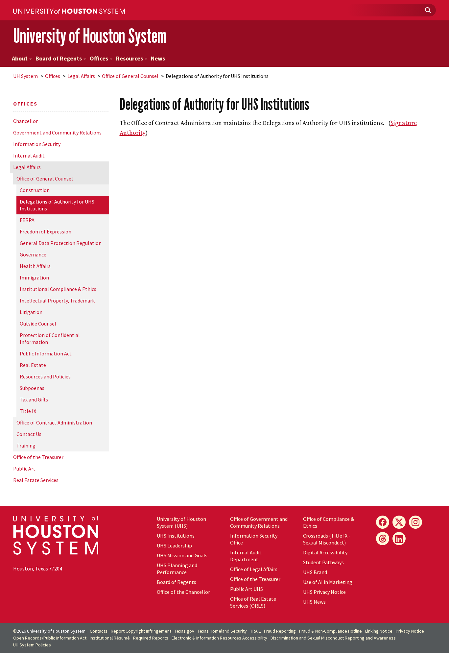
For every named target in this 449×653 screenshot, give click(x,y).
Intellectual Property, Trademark (57, 300)
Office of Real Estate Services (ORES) (253, 602)
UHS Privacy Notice (324, 592)
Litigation (31, 312)
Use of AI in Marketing (327, 582)
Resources (129, 58)
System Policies (32, 645)
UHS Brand (315, 572)
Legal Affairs (81, 76)
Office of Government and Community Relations (259, 522)
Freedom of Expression (45, 231)
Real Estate (33, 365)
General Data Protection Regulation (61, 243)
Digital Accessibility (325, 552)
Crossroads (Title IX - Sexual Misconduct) (326, 539)
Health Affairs (35, 266)
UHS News (314, 601)
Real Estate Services (36, 480)
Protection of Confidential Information (50, 338)
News (158, 58)
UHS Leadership (174, 545)
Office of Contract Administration (54, 422)
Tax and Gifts (34, 399)
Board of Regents (58, 58)
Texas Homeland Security (222, 631)
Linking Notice (378, 631)
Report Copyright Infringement (141, 631)
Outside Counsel (38, 323)
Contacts (98, 631)
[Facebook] (382, 522)
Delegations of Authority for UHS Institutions (57, 205)
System (25, 76)
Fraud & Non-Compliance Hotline (330, 631)
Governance (33, 254)
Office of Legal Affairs (253, 569)
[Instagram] (415, 522)
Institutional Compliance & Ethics (58, 289)
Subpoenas (32, 388)
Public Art (24, 468)
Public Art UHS (246, 589)
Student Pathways (323, 562)
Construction (35, 190)
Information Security (36, 144)
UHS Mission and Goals (182, 555)
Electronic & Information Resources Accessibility (219, 638)
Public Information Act (46, 353)
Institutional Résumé (110, 638)
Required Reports (150, 638)
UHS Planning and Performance (177, 568)
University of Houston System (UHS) (181, 522)
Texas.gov (184, 631)
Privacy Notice (410, 631)
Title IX (28, 411)
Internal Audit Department (246, 556)
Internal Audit (29, 155)
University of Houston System (90, 35)
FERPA (27, 220)
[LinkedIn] (399, 538)
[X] (399, 522)
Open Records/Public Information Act (49, 638)
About (20, 58)
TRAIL (255, 631)
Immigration (34, 277)
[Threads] (382, 538)
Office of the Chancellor (183, 592)
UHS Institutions (176, 535)
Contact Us (28, 434)
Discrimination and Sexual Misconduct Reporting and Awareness (333, 638)
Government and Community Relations (57, 132)
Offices (99, 58)
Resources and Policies (45, 376)
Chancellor (25, 121)
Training (25, 445)
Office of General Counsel (130, 76)
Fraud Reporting (280, 631)
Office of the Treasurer (38, 457)
